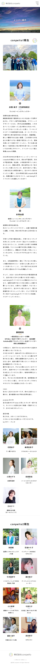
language (20, 103)
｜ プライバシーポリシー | (20, 660)
